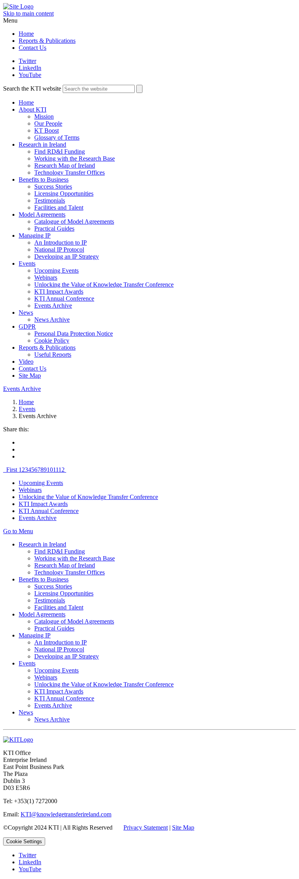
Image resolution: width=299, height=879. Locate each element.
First (12, 469)
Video (26, 361)
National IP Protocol (59, 249)
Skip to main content (28, 13)
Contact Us (32, 47)
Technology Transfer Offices (69, 172)
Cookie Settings (24, 841)
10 (50, 469)
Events (27, 263)
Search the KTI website (32, 88)
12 (61, 469)
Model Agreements (42, 214)
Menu (10, 20)
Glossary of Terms (56, 137)
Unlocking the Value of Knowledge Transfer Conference (104, 284)
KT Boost (46, 130)
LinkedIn (30, 68)
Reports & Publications (47, 40)
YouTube (30, 75)
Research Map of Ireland (64, 165)
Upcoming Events (56, 270)
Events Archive (53, 305)
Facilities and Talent (58, 207)
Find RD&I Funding (59, 151)
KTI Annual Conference (64, 298)
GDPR (27, 326)
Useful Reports (52, 354)
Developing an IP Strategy (66, 256)
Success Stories (53, 186)
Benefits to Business (44, 179)
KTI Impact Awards (58, 291)
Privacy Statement (145, 827)
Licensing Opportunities (63, 193)
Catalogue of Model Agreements (74, 221)
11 (55, 469)
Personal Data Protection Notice (73, 333)
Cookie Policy (51, 340)
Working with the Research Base (74, 158)
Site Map (30, 375)
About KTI (32, 109)
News (26, 312)
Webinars (45, 277)
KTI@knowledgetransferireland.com (66, 814)
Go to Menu (18, 531)
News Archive (52, 319)
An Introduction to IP (60, 242)
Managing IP (35, 235)
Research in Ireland (42, 144)
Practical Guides (54, 228)
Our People (48, 123)
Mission (44, 116)
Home (26, 33)
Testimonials (49, 200)
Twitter (27, 61)
